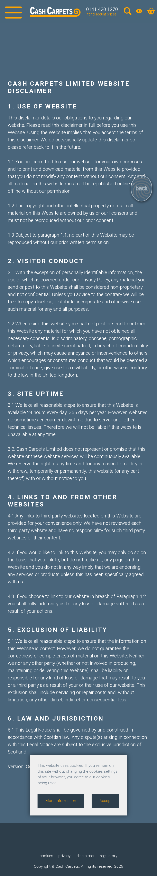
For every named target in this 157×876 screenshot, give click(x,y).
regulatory (108, 855)
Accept (106, 800)
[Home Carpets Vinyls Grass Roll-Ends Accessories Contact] (13, 11)
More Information (60, 800)
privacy (64, 855)
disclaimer (85, 855)
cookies (46, 855)
